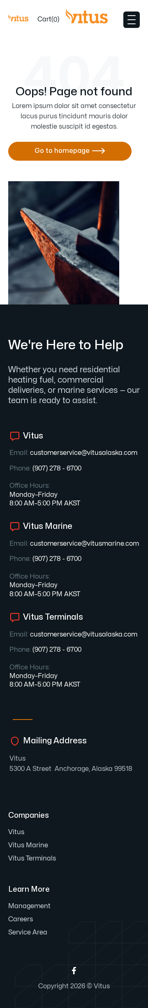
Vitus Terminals (32, 858)
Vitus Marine (28, 845)
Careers (20, 919)
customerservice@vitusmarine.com (84, 543)
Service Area (27, 932)
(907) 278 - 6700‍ (56, 468)
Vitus (17, 758)
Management (29, 906)
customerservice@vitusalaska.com (83, 453)
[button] (48, 19)
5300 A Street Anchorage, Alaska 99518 (70, 769)
